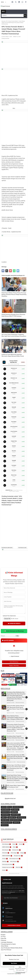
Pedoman (3, 940)
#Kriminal (4, 870)
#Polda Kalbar (5, 852)
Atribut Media (4, 946)
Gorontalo (5, 812)
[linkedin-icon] (19, 2)
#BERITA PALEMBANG (7, 855)
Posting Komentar (5, 38)
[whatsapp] (14, 270)
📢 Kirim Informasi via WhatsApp (14, 631)
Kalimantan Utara (6, 822)
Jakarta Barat (6, 814)
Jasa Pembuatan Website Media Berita (11, 948)
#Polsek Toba (19, 867)
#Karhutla (21, 844)
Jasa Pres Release (6, 949)
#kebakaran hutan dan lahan (8, 867)
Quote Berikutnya (14, 661)
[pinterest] (10, 270)
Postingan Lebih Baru (7, 547)
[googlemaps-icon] (26, 2)
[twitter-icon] (16, 2)
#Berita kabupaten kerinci (14, 858)
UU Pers (3, 936)
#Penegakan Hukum (18, 855)
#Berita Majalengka (6, 844)
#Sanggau (22, 852)
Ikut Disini (14, 963)
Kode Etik (3, 938)
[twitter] (6, 270)
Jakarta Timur (16, 814)
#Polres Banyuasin (14, 861)
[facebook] (3, 270)
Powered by (11, 969)
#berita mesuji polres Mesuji (8, 864)
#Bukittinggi (5, 861)
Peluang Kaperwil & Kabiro (8, 944)
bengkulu (5, 825)
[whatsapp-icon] (22, 2)
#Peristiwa (4, 858)
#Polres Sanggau (14, 852)
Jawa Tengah (21, 817)
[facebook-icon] (12, 2)
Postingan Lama (22, 547)
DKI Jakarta (15, 809)
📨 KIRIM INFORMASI (14, 623)
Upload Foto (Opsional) (9, 615)
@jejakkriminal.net (10, 798)
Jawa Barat (11, 817)
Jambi (4, 817)
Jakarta (14, 812)
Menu (3, 11)
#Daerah (15, 844)
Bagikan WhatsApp (14, 665)
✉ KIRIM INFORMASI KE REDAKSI (14, 925)
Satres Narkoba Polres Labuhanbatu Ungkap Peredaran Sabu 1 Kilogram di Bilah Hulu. (15, 717)
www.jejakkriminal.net (9, 916)
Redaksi (3, 934)
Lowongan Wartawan (6, 942)
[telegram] (18, 270)
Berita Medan (6, 809)
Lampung (16, 822)
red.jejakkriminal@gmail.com (10, 912)
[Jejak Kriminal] (5, 6)
